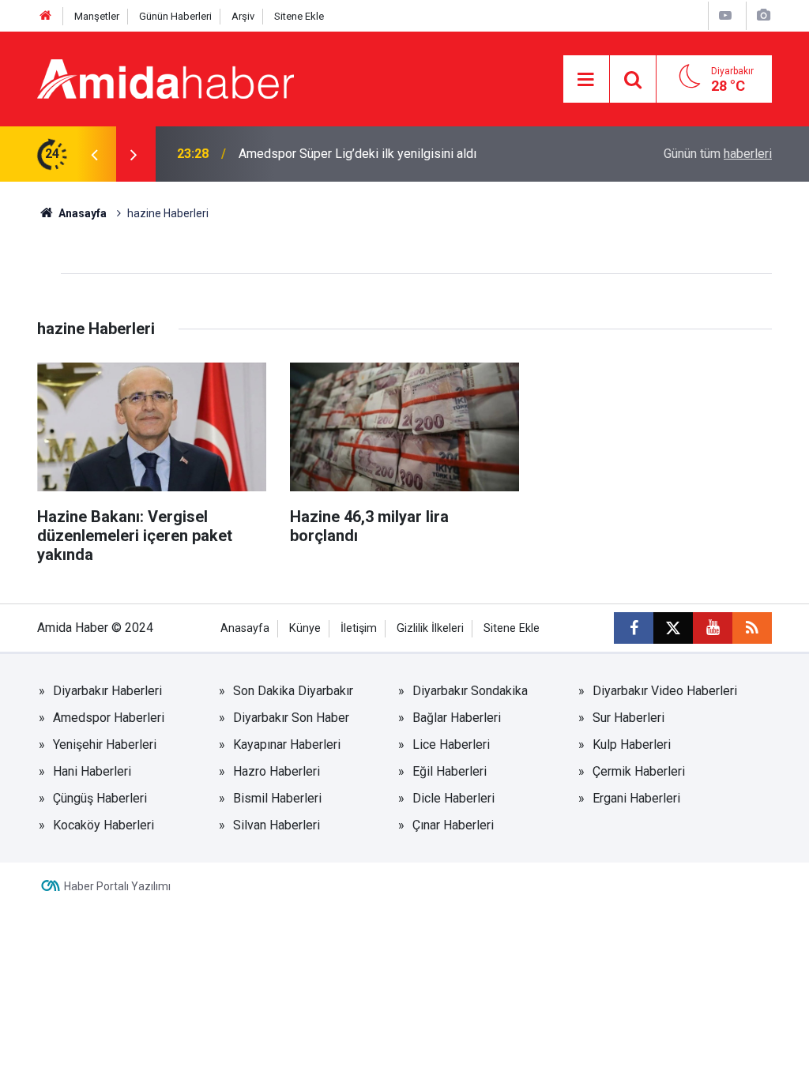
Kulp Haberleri (632, 744)
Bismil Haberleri (277, 798)
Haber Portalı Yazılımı (117, 886)
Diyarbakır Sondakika (470, 690)
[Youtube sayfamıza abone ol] (712, 628)
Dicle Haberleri (453, 798)
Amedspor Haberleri (108, 717)
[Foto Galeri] (763, 15)
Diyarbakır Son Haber (291, 717)
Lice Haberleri (451, 744)
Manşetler (96, 16)
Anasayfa (81, 213)
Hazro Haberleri (276, 771)
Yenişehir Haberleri (104, 744)
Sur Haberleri (628, 717)
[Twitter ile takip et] (673, 628)
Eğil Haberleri (449, 771)
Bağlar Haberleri (456, 717)
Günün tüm (718, 153)
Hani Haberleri (92, 771)
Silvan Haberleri (276, 825)
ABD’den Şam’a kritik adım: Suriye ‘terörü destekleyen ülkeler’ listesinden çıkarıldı (406, 154)
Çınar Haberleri (453, 825)
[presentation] (94, 154)
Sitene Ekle (299, 16)
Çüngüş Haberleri (100, 798)
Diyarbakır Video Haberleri (665, 690)
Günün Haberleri (175, 16)
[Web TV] (725, 15)
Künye (305, 628)
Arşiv (242, 16)
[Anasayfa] (46, 16)
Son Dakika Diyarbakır (293, 690)
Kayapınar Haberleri (287, 744)
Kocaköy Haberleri (103, 825)
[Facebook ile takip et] (633, 628)
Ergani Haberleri (636, 798)
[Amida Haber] (165, 77)
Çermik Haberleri (639, 771)
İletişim (359, 628)
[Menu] (586, 80)
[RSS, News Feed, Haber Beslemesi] (752, 628)
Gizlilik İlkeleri (430, 628)
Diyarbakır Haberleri (107, 690)
